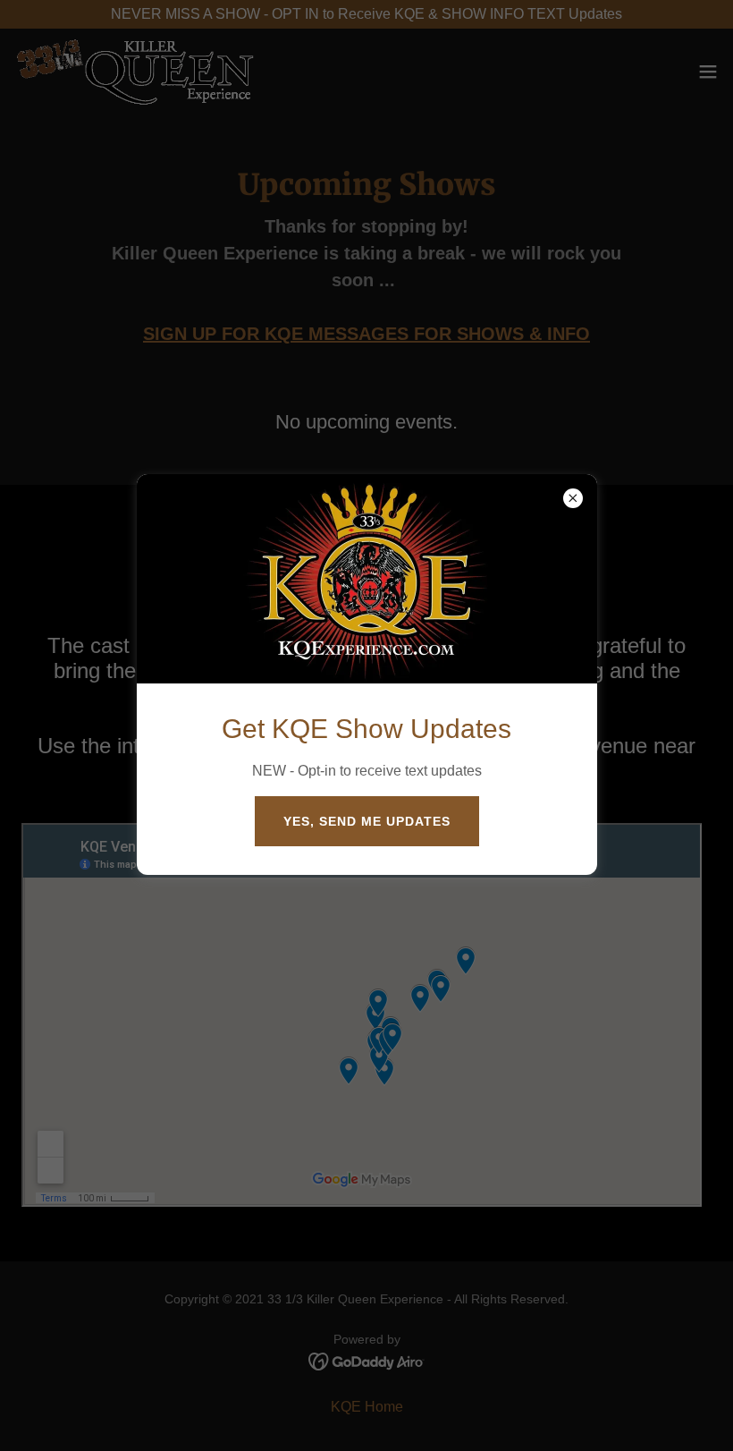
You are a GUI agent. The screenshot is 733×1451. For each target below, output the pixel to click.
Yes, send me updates (367, 821)
